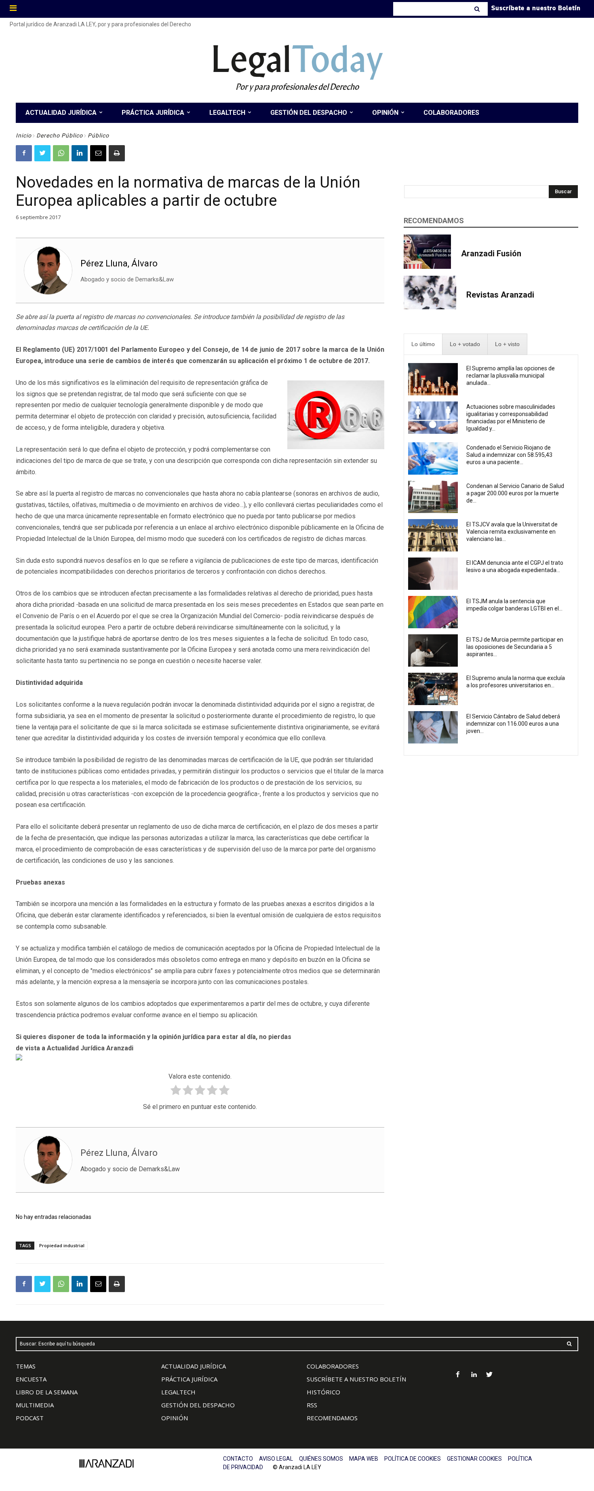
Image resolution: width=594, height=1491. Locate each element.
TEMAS (26, 1366)
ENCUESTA (31, 1379)
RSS (312, 1405)
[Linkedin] (80, 153)
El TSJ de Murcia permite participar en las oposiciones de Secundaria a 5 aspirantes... (514, 646)
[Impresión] (117, 153)
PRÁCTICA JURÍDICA (189, 1379)
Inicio (24, 135)
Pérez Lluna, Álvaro (119, 263)
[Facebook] (24, 153)
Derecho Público (59, 135)
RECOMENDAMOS (332, 1418)
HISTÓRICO (323, 1392)
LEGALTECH (178, 1392)
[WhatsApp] (61, 153)
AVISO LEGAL (276, 1458)
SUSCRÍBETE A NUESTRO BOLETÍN (356, 1379)
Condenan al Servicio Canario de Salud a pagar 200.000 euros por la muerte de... (515, 493)
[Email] (98, 153)
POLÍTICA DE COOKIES (412, 1458)
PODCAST (30, 1418)
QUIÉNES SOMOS (321, 1458)
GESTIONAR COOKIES (474, 1458)
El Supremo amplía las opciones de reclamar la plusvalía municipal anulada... (510, 375)
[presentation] (423, 344)
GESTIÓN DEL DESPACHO (198, 1405)
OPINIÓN (174, 1418)
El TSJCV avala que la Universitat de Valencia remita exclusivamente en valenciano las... (512, 531)
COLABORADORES (333, 1366)
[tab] (423, 344)
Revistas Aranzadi (500, 295)
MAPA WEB (363, 1458)
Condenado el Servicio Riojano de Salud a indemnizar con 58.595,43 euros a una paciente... (509, 454)
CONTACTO (238, 1458)
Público (98, 135)
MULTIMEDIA (35, 1405)
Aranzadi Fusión (491, 253)
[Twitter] (42, 153)
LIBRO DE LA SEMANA (47, 1392)
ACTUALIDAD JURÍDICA (193, 1366)
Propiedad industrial (61, 1245)
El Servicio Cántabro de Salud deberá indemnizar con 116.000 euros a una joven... (513, 723)
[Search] (477, 8)
